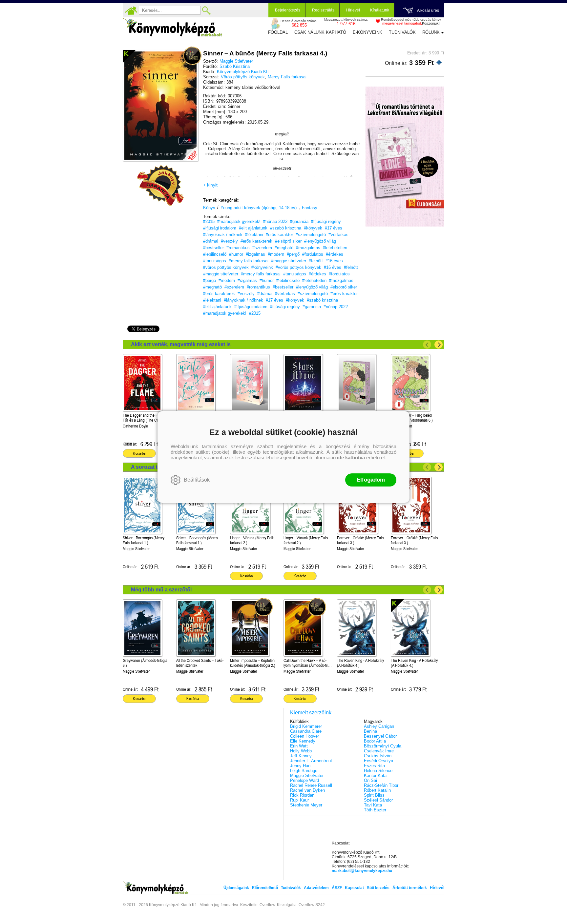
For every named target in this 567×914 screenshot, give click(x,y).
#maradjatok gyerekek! (239, 221)
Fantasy (309, 207)
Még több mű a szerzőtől (161, 589)
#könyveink (262, 267)
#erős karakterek (256, 241)
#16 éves (334, 260)
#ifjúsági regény (326, 221)
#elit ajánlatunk (253, 228)
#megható (284, 247)
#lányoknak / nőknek (222, 234)
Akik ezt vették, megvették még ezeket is (181, 344)
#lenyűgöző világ (320, 241)
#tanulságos (214, 260)
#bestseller (213, 247)
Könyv (209, 207)
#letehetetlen (335, 247)
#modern (276, 254)
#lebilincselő (214, 254)
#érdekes (334, 254)
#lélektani (254, 234)
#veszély (229, 241)
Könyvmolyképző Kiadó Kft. (243, 71)
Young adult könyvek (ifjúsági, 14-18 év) (258, 207)
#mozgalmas (308, 247)
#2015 (209, 221)
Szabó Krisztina (235, 66)
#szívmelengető (311, 234)
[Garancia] (160, 186)
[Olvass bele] (186, 149)
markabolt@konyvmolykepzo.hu (362, 870)
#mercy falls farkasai (248, 260)
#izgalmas (255, 254)
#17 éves (333, 228)
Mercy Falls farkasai (287, 76)
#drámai (210, 241)
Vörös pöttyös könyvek (243, 76)
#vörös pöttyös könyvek (226, 267)
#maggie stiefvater (288, 260)
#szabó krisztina (285, 228)
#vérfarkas (338, 234)
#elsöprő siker (288, 241)
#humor (236, 254)
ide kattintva (351, 457)
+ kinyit (210, 185)
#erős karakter (279, 234)
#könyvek (313, 228)
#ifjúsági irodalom (219, 228)
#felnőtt (316, 260)
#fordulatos (312, 254)
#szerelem (262, 247)
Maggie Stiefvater (236, 61)
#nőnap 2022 (275, 221)
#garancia (299, 221)
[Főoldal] (130, 10)
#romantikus (238, 247)
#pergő (293, 254)
